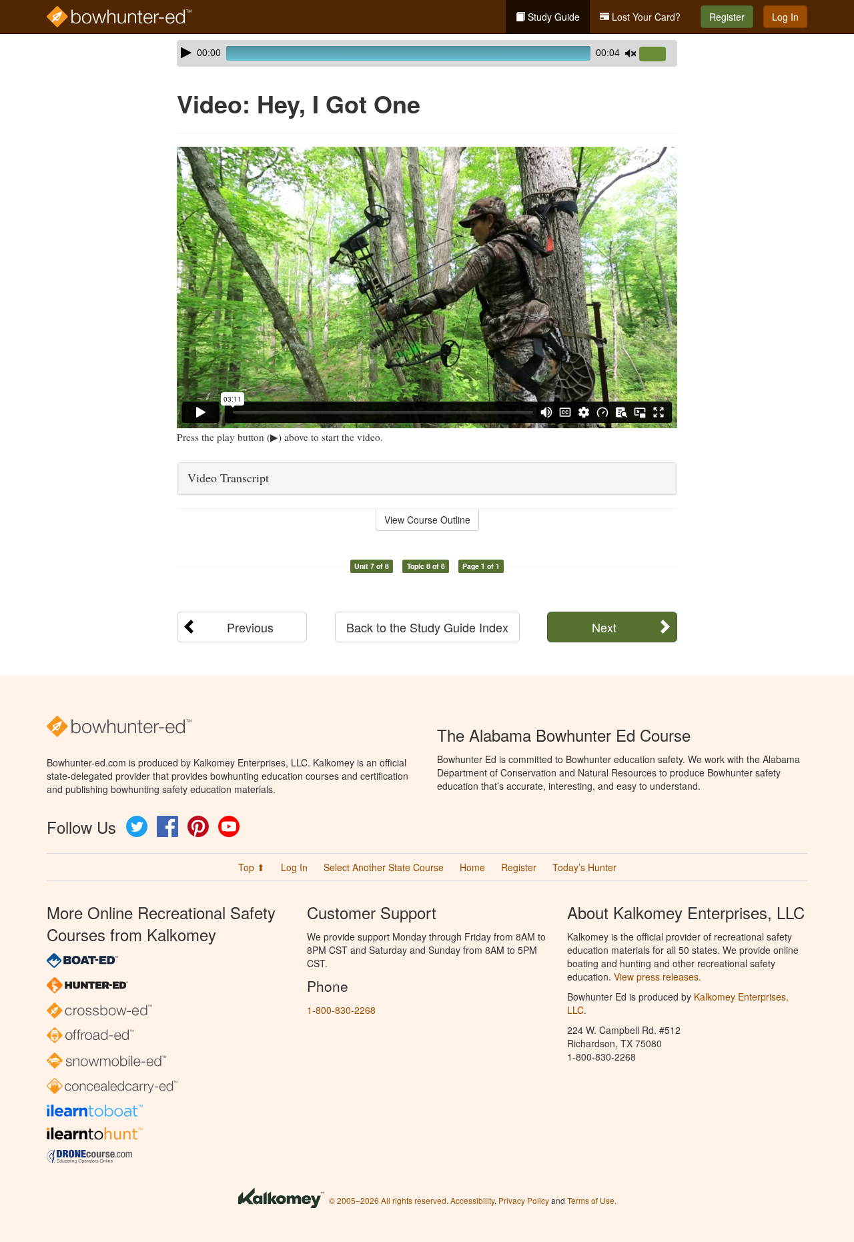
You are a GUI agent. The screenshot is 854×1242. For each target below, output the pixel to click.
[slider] (658, 54)
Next (604, 627)
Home (472, 867)
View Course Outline (427, 519)
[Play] (186, 52)
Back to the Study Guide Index (427, 627)
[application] (427, 53)
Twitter (136, 826)
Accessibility (472, 1200)
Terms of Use (590, 1200)
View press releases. (657, 976)
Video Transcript (228, 478)
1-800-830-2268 (341, 1010)
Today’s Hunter (584, 867)
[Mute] (630, 53)
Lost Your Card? (645, 16)
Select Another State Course (384, 867)
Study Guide (552, 16)
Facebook (167, 826)
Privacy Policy (523, 1200)
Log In (785, 16)
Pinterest (198, 826)
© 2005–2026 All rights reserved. (388, 1200)
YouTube (229, 826)
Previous (250, 627)
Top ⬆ (251, 867)
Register (727, 16)
